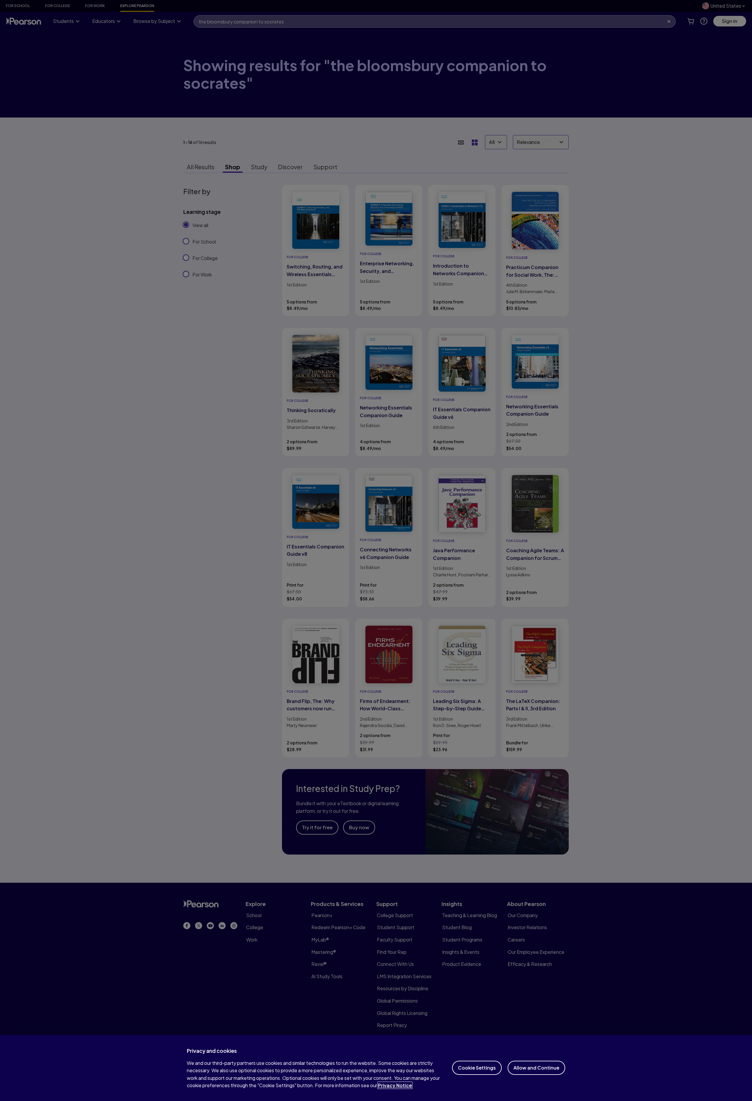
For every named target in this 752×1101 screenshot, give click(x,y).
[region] (376, 1068)
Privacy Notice (395, 1085)
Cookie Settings (477, 1068)
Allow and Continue (536, 1068)
